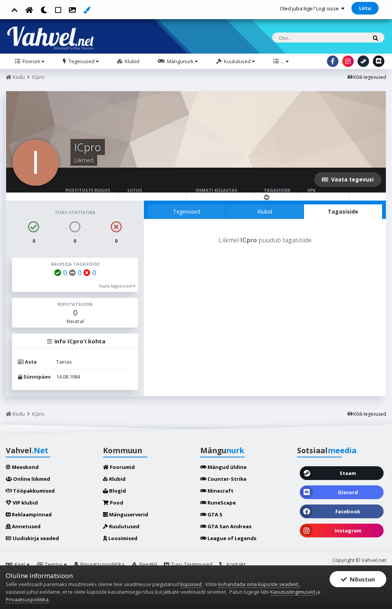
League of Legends (231, 538)
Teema (53, 564)
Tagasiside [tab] (343, 211)
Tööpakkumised (33, 490)
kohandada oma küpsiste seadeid (258, 584)
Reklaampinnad (31, 514)
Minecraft (220, 490)
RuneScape (221, 502)
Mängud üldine (226, 467)
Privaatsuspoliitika (101, 564)
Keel (19, 564)
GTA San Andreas (229, 526)
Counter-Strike (226, 478)
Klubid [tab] (264, 211)
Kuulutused (237, 61)
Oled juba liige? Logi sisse (310, 8)
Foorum (31, 61)
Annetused (26, 526)
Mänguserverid (128, 514)
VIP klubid (24, 502)
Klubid (131, 61)
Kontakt (235, 564)
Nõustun (361, 579)
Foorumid (122, 467)
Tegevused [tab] (186, 211)
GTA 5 (214, 514)
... (283, 61)
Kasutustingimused (292, 591)
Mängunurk (180, 61)
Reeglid (147, 564)
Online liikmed (31, 478)
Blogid (117, 490)
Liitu (365, 8)
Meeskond (25, 467)
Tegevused (81, 61)
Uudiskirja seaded (35, 538)
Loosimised (122, 538)
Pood (116, 502)
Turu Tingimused (190, 564)
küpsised (191, 584)
